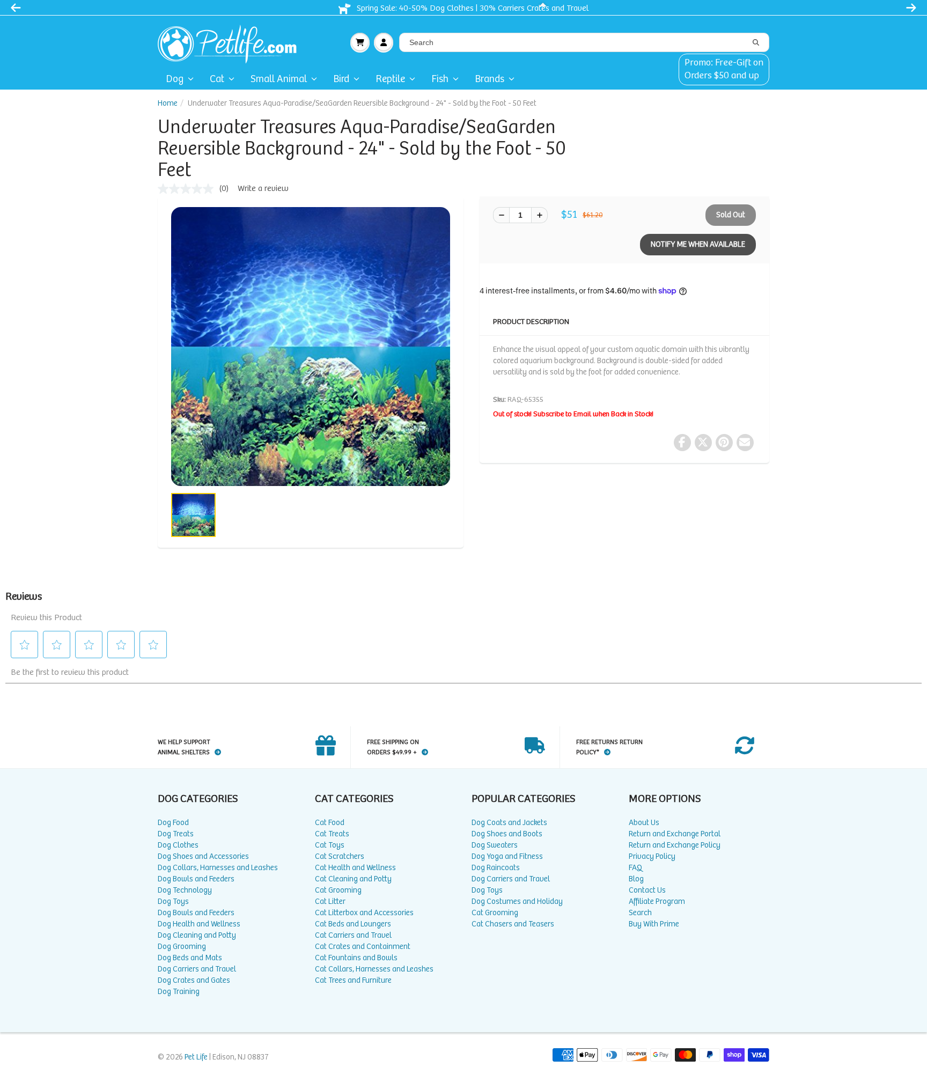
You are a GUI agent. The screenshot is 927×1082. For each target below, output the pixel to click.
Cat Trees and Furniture (353, 980)
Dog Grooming (182, 946)
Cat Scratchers (339, 856)
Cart (360, 42)
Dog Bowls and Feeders (196, 879)
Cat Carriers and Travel (353, 935)
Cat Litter (330, 901)
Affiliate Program (657, 901)
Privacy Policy (652, 856)
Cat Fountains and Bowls (356, 957)
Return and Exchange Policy (674, 845)
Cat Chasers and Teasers (513, 924)
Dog (174, 79)
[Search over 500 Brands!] (756, 42)
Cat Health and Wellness (355, 867)
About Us (644, 822)
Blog (636, 879)
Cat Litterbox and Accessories (364, 912)
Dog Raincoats (496, 867)
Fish (439, 79)
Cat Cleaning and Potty (353, 879)
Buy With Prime (654, 924)
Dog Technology (185, 890)
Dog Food (173, 822)
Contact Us (647, 890)
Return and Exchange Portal (674, 833)
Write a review (263, 188)
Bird (341, 79)
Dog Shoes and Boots (507, 833)
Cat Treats (332, 833)
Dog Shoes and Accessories (203, 856)
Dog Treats (176, 833)
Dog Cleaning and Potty (197, 935)
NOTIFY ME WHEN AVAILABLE (698, 244)
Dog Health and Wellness (199, 924)
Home (168, 103)
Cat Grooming (338, 890)
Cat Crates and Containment (362, 946)
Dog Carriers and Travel (197, 969)
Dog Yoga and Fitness (507, 856)
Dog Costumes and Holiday (517, 901)
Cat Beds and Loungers (353, 924)
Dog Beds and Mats (190, 957)
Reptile (390, 79)
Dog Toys (173, 901)
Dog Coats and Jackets (509, 822)
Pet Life (196, 1057)
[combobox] (584, 42)
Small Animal (279, 79)
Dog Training (179, 991)
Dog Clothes (178, 845)
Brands (489, 79)
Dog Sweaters (495, 845)
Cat (217, 79)
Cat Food (329, 822)
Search (640, 912)
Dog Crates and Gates (194, 980)
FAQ (635, 867)
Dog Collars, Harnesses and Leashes (218, 867)
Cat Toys (329, 845)
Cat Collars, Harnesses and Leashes (374, 969)
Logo (231, 42)
